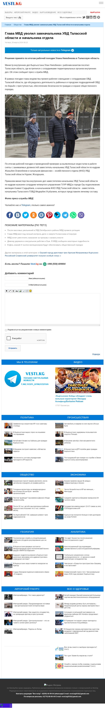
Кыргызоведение (48, 12)
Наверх (96, 354)
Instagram (95, 17)
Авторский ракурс (22, 12)
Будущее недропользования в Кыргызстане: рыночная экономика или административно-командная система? (30, 557)
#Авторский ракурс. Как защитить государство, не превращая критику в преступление (31, 613)
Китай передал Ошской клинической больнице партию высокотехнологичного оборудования (82, 596)
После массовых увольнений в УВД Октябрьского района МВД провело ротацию (43, 230)
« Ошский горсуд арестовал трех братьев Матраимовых (63, 253)
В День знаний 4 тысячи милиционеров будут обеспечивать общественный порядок (45, 245)
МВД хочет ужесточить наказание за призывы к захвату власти (35, 238)
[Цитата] (23, 291)
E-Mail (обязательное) (37, 285)
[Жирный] (6, 291)
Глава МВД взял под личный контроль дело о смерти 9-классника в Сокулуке (42, 234)
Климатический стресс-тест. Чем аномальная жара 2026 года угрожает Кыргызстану (82, 573)
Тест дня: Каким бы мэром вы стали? (78, 656)
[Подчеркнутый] (13, 291)
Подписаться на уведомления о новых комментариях (29, 330)
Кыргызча (95, 12)
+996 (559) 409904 (56, 264)
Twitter (84, 17)
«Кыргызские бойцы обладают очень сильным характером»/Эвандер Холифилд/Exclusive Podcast (73, 398)
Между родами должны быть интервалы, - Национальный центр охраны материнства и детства (81, 606)
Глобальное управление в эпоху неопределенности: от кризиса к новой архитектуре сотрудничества (79, 557)
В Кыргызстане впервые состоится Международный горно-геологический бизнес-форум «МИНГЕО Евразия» (31, 549)
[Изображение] (20, 291)
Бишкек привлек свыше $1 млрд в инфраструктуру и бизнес (77, 482)
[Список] (27, 291)
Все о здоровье (65, 12)
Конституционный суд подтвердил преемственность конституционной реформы (82, 547)
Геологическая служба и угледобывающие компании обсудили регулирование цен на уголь (29, 540)
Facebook (87, 17)
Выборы (8, 12)
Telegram (99, 17)
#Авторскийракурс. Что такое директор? (29, 595)
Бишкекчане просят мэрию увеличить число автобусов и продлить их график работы (30, 482)
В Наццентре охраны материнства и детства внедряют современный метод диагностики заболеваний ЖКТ (81, 631)
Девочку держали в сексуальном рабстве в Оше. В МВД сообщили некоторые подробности (48, 241)
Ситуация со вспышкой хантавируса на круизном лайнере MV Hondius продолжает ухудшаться (81, 614)
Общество (18, 25)
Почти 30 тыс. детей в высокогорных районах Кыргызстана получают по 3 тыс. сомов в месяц (31, 508)
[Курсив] (9, 291)
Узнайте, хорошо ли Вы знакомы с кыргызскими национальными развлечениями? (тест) (82, 665)
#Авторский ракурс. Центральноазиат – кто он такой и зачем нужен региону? (31, 622)
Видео (35, 12)
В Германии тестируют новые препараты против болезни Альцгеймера (80, 622)
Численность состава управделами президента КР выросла (27, 459)
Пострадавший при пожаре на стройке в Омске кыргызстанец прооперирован (82, 459)
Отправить (12, 348)
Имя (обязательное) (37, 278)
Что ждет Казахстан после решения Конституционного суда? (78, 539)
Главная (8, 25)
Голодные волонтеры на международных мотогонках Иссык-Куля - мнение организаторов (29, 491)
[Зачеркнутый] (16, 291)
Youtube (91, 17)
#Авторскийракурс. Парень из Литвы (27, 629)
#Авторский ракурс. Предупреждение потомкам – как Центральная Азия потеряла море (31, 605)
